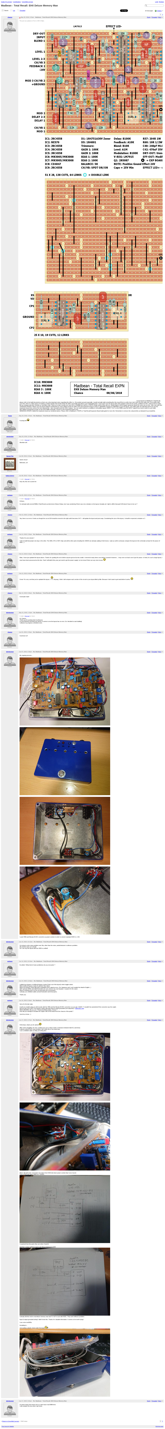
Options (159, 10)
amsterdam (10, 436)
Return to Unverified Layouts (10, 1421)
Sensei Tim (9, 456)
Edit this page (159, 1426)
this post (27, 440)
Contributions (17, 2)
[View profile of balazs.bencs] (10, 488)
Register (161, 2)
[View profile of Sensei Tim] (10, 469)
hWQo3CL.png (79, 1008)
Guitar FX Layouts (6, 2)
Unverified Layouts (27, 2)
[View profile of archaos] (10, 508)
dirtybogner (10, 612)
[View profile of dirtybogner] (10, 625)
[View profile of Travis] (10, 428)
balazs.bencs (10, 475)
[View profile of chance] (10, 30)
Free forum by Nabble (8, 1426)
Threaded (22, 10)
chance (10, 17)
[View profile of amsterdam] (10, 449)
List (14, 10)
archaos (9, 495)
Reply (148, 17)
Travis (10, 415)
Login (156, 2)
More (159, 17)
